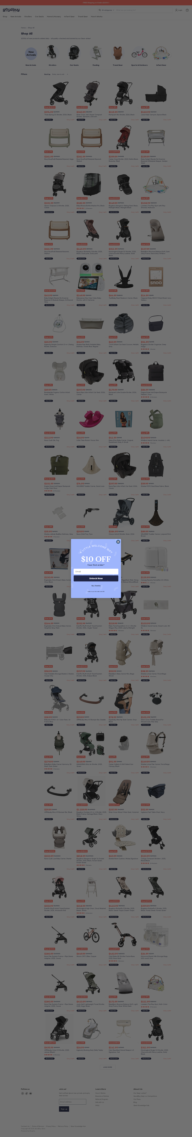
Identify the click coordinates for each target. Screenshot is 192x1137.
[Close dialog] (118, 542)
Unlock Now (96, 578)
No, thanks (96, 585)
